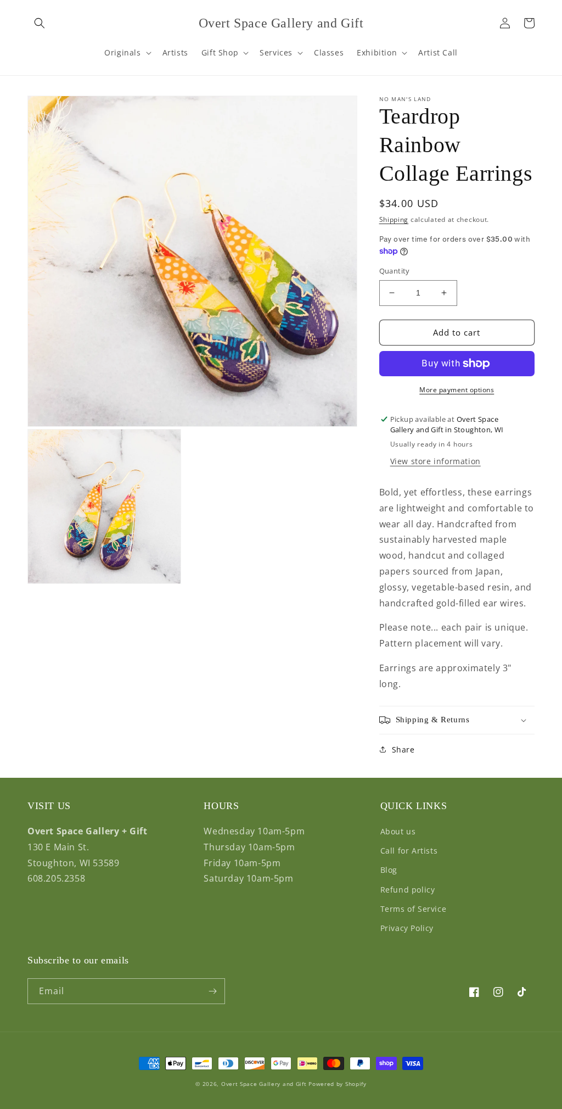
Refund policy (407, 889)
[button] (39, 23)
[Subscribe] (212, 991)
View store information (435, 461)
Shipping (394, 219)
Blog (388, 870)
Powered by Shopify (337, 1084)
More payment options (456, 389)
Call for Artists (409, 850)
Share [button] (403, 749)
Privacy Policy (407, 928)
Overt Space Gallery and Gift (264, 1084)
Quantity (394, 271)
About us (398, 831)
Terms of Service (413, 909)
